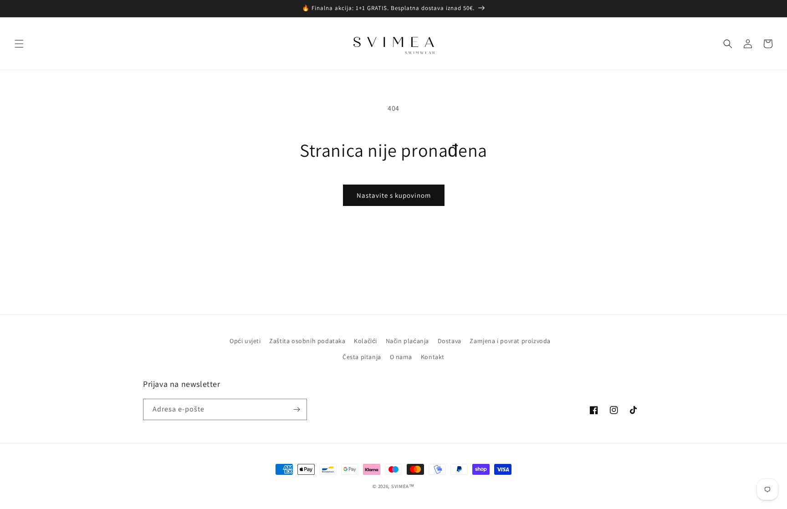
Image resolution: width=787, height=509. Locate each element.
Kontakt (433, 357)
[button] (19, 44)
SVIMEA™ (402, 486)
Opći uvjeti (245, 341)
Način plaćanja (407, 341)
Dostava (449, 341)
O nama (401, 357)
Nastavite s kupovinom (394, 195)
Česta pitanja (361, 357)
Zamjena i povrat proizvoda (510, 341)
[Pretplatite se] (296, 409)
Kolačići (365, 341)
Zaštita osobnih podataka (307, 341)
